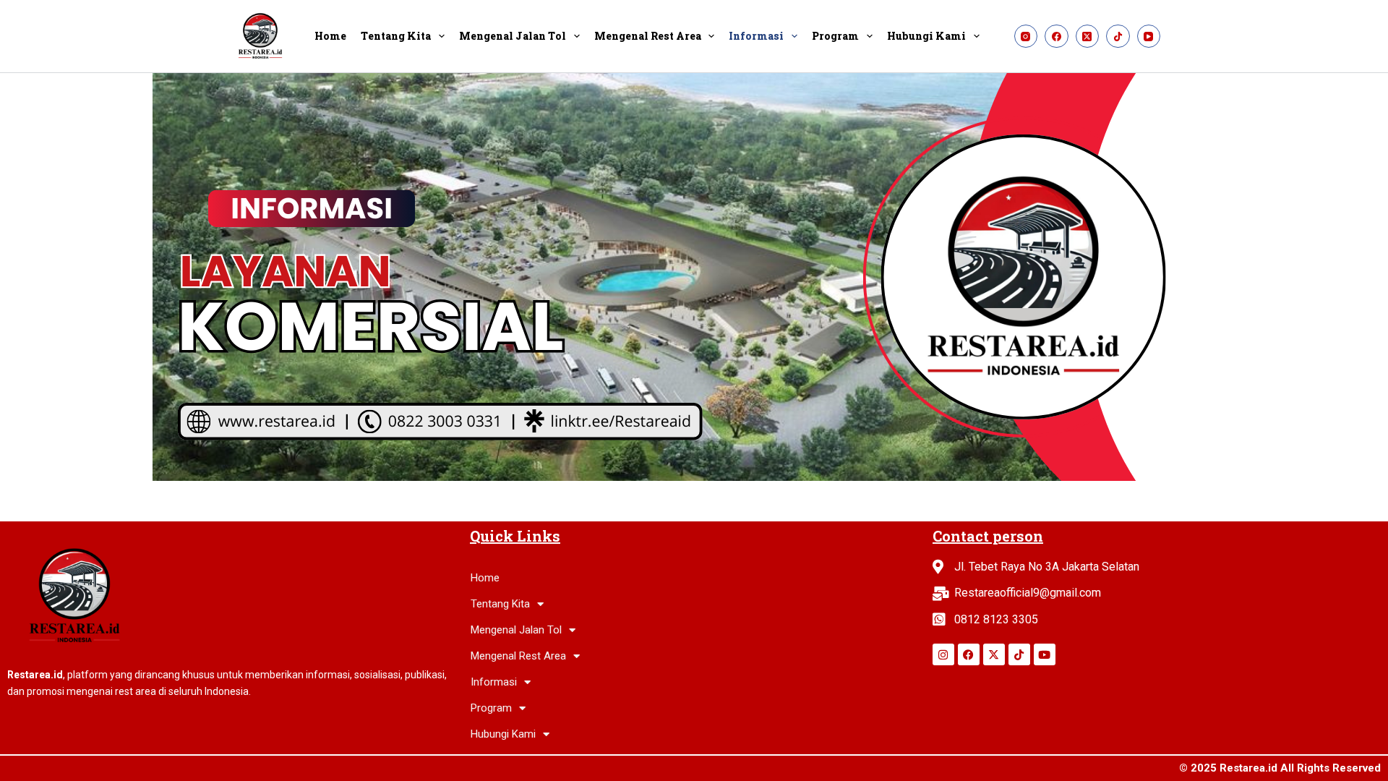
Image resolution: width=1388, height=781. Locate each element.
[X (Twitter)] (1088, 36)
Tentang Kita (396, 36)
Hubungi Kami (926, 36)
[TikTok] (1118, 36)
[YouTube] (1149, 36)
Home (330, 36)
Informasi (756, 36)
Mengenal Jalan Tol (512, 36)
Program (835, 36)
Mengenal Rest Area (647, 36)
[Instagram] (1026, 36)
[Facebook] (1056, 36)
